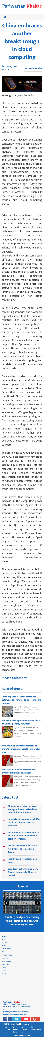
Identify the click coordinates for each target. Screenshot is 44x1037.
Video (4, 952)
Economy (5, 942)
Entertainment (6, 948)
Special (23, 886)
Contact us (24, 1030)
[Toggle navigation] (37, 17)
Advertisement (36, 1029)
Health (4, 945)
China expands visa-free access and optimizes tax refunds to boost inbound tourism (23, 809)
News (3, 939)
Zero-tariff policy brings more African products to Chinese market (23, 872)
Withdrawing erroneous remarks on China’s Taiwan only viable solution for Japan (24, 836)
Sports (4, 970)
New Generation (7, 961)
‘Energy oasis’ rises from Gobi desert (23, 860)
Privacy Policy (16, 1030)
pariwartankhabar (33, 68)
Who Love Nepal (7, 955)
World (4, 974)
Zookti (27, 1035)
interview (5, 958)
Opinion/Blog (6, 964)
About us (8, 1030)
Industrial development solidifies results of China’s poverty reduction (24, 822)
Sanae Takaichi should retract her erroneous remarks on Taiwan (22, 849)
